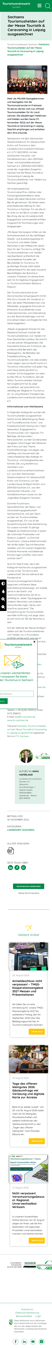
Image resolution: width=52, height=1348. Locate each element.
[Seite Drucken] (10, 850)
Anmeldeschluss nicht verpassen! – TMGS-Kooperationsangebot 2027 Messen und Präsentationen (27, 987)
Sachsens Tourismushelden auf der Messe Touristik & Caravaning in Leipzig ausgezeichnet (27, 729)
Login (38, 1316)
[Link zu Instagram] (42, 1341)
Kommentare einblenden (29, 886)
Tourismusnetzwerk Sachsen (22, 44)
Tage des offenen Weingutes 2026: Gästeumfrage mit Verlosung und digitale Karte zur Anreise (28, 1090)
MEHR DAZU (37, 1031)
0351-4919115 (24, 798)
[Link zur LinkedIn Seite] (24, 1341)
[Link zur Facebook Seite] (16, 1341)
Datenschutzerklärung (27, 1312)
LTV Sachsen (22, 736)
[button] (10, 867)
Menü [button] (39, 5)
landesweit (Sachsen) (20, 829)
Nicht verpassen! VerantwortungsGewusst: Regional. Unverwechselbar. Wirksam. (28, 1200)
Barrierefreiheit (24, 1316)
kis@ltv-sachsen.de (25, 716)
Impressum (27, 1309)
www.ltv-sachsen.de (17, 720)
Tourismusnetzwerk (16, 5)
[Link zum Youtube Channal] (33, 1341)
